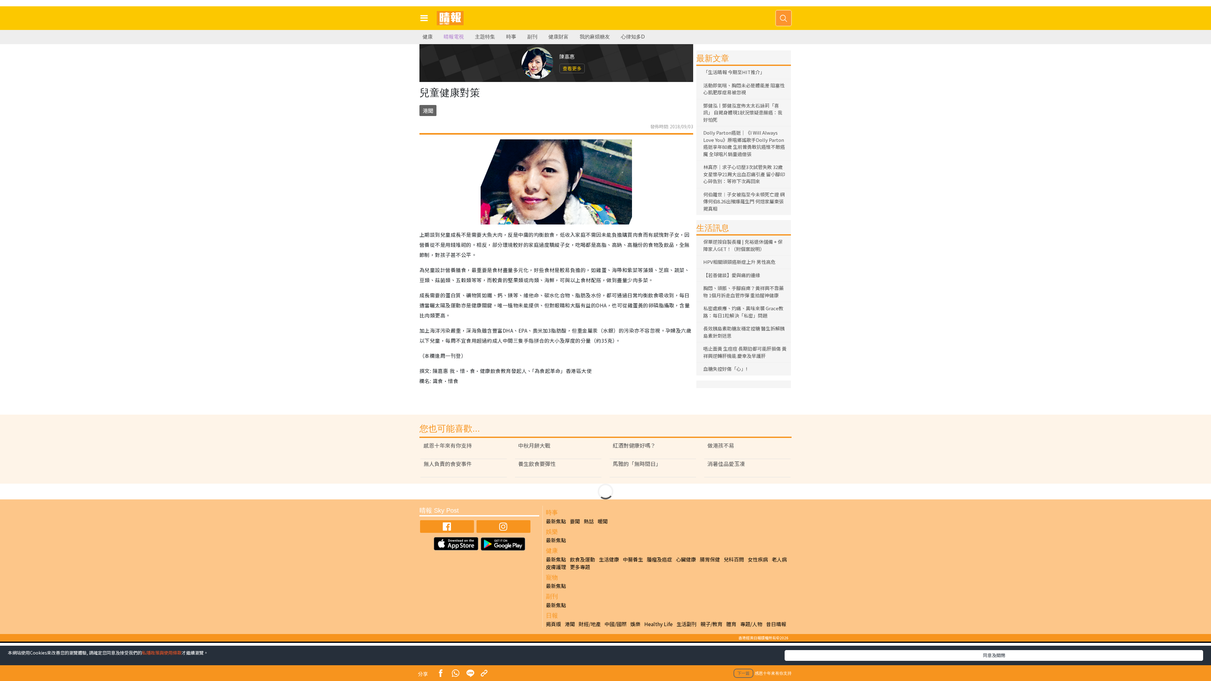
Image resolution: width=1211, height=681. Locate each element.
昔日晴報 (776, 624)
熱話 (589, 521)
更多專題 (580, 567)
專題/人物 (751, 624)
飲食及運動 (582, 559)
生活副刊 (686, 624)
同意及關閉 (994, 655)
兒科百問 (734, 559)
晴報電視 (454, 36)
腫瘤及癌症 (659, 559)
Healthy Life (658, 624)
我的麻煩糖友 (595, 36)
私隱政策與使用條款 (162, 652)
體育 (731, 624)
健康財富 (558, 36)
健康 (428, 36)
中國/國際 (616, 624)
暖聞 (603, 521)
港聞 (428, 110)
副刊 (532, 36)
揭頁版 (553, 624)
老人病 (779, 559)
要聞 (575, 521)
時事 (511, 36)
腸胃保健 (710, 559)
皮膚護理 (556, 567)
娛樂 (635, 624)
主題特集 (485, 36)
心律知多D (633, 36)
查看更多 (572, 68)
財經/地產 (590, 624)
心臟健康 (686, 559)
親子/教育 (711, 624)
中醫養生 (633, 559)
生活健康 (609, 559)
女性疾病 (758, 559)
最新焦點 (556, 521)
